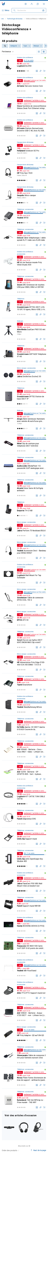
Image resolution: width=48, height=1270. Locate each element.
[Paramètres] (25, 4)
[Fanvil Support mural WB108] (24, 904)
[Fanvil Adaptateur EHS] (24, 817)
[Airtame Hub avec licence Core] (24, 85)
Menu (7, 10)
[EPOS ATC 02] (24, 619)
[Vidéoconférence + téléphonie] (24, 1125)
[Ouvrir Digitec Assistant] (38, 4)
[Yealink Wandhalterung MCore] (24, 704)
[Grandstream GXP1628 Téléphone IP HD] (24, 354)
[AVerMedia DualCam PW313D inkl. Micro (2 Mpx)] (24, 330)
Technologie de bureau (14, 19)
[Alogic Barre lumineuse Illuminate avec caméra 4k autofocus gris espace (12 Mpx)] (24, 419)
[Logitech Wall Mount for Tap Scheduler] (24, 574)
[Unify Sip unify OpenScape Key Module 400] (24, 858)
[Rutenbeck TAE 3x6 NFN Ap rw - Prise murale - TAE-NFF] (24, 1100)
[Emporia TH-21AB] (24, 509)
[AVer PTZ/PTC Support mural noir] (24, 990)
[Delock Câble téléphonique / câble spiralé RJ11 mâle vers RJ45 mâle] (24, 237)
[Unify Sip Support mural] (24, 837)
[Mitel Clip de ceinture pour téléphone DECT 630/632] (24, 443)
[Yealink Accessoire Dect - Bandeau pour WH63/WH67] (24, 550)
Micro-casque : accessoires (26, 368)
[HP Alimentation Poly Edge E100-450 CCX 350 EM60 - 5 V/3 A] (24, 662)
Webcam (20, 321)
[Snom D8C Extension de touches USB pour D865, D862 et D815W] (24, 284)
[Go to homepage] (3, 4)
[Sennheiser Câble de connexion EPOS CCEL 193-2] (24, 597)
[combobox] (5, 46)
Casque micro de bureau (25, 142)
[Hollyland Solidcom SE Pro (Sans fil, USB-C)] (24, 150)
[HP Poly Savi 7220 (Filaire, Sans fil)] (24, 173)
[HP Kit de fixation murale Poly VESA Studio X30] (24, 261)
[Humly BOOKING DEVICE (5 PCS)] (24, 925)
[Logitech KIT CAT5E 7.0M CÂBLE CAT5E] (24, 795)
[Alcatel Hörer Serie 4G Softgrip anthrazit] (24, 488)
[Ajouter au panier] (44, 71)
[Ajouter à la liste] (40, 71)
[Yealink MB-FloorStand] (24, 968)
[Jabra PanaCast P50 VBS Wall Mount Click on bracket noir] (24, 882)
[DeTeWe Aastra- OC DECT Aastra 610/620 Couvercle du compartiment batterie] (24, 727)
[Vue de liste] (43, 51)
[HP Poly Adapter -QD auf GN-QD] (24, 1034)
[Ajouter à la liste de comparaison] (37, 71)
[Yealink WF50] (24, 216)
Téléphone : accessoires (25, 209)
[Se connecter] (31, 4)
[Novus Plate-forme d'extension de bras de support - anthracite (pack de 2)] (24, 1077)
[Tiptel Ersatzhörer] (24, 683)
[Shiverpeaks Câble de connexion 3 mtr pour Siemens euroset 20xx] (24, 1055)
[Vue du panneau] (38, 51)
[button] (45, 57)
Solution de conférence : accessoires (25, 253)
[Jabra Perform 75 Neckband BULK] (24, 529)
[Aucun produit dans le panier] (44, 4)
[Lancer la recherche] (14, 10)
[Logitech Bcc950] (24, 65)
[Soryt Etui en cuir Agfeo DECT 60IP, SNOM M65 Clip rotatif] (24, 640)
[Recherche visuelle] (43, 10)
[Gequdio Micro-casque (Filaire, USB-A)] (24, 195)
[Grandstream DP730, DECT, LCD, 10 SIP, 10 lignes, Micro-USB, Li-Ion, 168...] (24, 307)
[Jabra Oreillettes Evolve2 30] (24, 375)
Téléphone (20, 299)
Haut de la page (39, 1150)
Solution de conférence (25, 57)
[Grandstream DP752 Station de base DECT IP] (24, 396)
